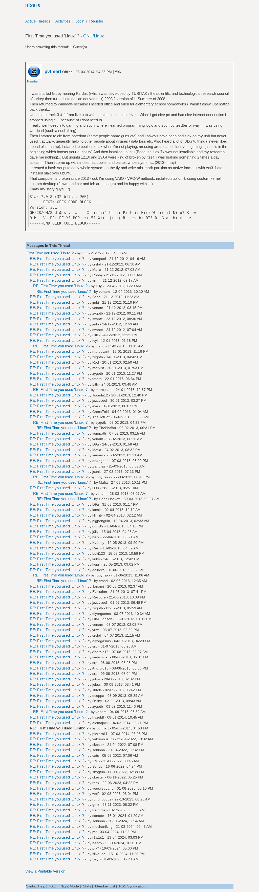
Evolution (99, 592)
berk (95, 537)
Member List (105, 886)
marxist (98, 368)
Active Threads (37, 21)
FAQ (52, 886)
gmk (95, 804)
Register (96, 21)
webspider (100, 657)
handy (97, 843)
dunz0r (97, 526)
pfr (94, 832)
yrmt (95, 280)
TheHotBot (101, 417)
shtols (97, 690)
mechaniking (102, 826)
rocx (95, 783)
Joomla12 (100, 395)
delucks (98, 570)
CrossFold (100, 412)
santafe (98, 816)
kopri (96, 564)
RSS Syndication (132, 886)
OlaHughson (102, 619)
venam (104, 291)
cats (95, 755)
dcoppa (98, 696)
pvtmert (103, 728)
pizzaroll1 (99, 734)
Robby (97, 275)
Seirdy (97, 766)
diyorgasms (101, 614)
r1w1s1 (98, 837)
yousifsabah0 (103, 788)
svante (97, 319)
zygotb (97, 313)
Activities (62, 21)
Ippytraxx (103, 477)
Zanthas (98, 466)
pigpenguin (101, 521)
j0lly (99, 286)
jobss (96, 679)
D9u (95, 444)
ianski (96, 510)
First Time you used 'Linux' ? (50, 253)
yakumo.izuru (103, 739)
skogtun (98, 772)
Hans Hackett (109, 499)
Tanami (98, 586)
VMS (96, 761)
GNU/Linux (93, 36)
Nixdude (98, 854)
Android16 (100, 652)
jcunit (96, 472)
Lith (85, 253)
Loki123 (98, 553)
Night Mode (69, 886)
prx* (95, 848)
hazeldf (98, 717)
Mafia (96, 269)
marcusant (100, 351)
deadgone (100, 461)
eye (95, 406)
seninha (98, 750)
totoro (97, 379)
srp (94, 646)
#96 (118, 72)
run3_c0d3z (101, 799)
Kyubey (98, 543)
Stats (87, 886)
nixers (32, 5)
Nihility (97, 515)
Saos (96, 297)
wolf (95, 794)
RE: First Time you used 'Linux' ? (57, 258)
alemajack (100, 723)
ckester (98, 745)
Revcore (99, 597)
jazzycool (99, 400)
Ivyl (95, 341)
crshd (96, 264)
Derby (97, 701)
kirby (96, 559)
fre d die (98, 810)
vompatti (99, 259)
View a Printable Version (45, 871)
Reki (95, 548)
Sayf (95, 859)
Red (95, 362)
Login (79, 21)
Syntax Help (35, 886)
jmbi (95, 302)
